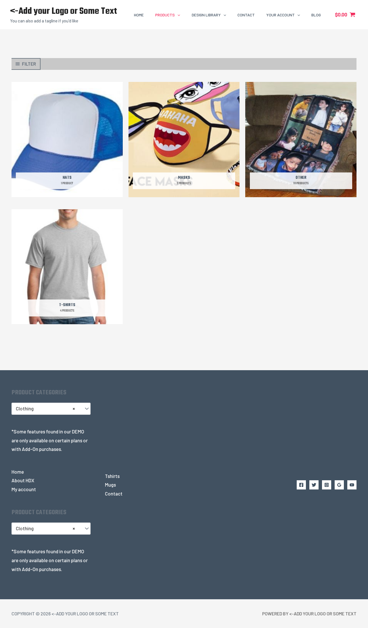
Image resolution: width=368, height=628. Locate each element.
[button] (177, 14)
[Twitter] (314, 484)
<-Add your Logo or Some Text (63, 11)
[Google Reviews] (339, 484)
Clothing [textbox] (45, 408)
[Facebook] (301, 484)
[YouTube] (351, 484)
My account (24, 489)
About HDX (23, 480)
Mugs (110, 484)
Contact (113, 493)
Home (18, 472)
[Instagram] (326, 484)
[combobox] (51, 409)
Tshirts (112, 476)
